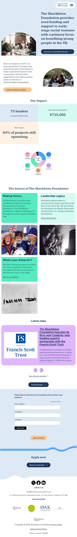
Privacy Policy (56, 525)
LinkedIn (43, 483)
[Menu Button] (72, 5)
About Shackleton (48, 218)
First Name (18, 412)
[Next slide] (42, 370)
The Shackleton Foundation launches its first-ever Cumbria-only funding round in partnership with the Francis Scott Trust (55, 337)
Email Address (20, 404)
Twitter (33, 483)
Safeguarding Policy (38, 529)
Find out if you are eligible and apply (56, 52)
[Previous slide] (35, 370)
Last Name (18, 420)
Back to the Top (38, 438)
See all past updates (38, 376)
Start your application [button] (37, 465)
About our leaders (10, 277)
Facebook (38, 483)
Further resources (37, 385)
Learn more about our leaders (16, 90)
